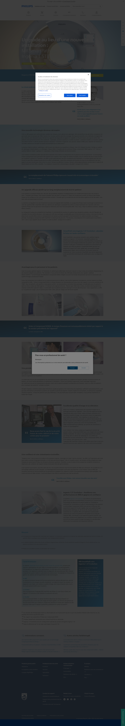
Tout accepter (82, 95)
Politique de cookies (43, 91)
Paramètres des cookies (44, 95)
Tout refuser (70, 95)
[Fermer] (88, 74)
